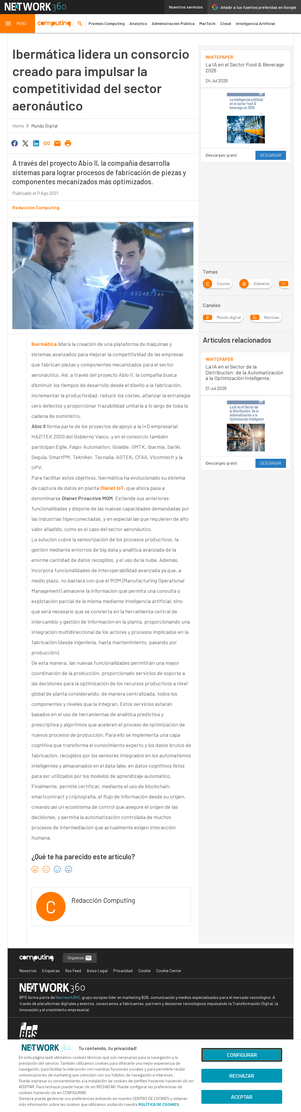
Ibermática (44, 344)
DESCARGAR (270, 155)
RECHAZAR (241, 1076)
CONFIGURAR (242, 1055)
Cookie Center (168, 970)
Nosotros (27, 970)
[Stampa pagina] (68, 143)
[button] (17, 23)
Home (18, 125)
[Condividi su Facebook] (14, 143)
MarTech (207, 23)
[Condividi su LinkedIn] (36, 143)
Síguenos (76, 957)
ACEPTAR (241, 1097)
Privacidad (123, 970)
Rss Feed (73, 970)
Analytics (138, 23)
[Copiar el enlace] (46, 143)
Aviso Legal (97, 970)
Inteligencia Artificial (255, 23)
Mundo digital (44, 125)
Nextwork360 (68, 997)
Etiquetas (51, 970)
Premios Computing (106, 23)
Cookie (144, 970)
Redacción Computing (35, 207)
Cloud (225, 23)
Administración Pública (173, 23)
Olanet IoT (112, 488)
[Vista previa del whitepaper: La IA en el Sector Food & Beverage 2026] (246, 118)
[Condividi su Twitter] (25, 143)
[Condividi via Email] (57, 143)
